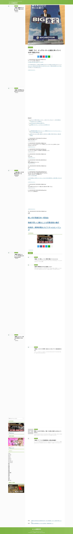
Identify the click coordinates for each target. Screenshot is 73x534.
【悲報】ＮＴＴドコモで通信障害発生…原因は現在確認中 (45, 440)
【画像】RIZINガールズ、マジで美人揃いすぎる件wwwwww (19, 256)
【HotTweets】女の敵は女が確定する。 (37, 123)
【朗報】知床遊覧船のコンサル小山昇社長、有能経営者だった (42, 523)
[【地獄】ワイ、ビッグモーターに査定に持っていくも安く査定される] (46, 57)
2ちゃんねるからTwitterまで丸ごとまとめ (36, 531)
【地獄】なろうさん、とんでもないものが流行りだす (40, 124)
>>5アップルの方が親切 (32, 175)
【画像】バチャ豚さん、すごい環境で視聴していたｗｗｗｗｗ (46, 259)
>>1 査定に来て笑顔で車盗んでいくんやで (35, 62)
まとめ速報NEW (13, 3)
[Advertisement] (37, 84)
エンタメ (12, 447)
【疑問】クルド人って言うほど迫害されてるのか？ (19, 338)
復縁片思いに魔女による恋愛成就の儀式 (43, 222)
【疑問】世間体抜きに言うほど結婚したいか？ (43, 266)
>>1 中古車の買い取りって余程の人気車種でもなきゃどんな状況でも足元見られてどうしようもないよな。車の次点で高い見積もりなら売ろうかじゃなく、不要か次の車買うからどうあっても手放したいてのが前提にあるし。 (45, 66)
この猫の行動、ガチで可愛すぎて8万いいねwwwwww (19, 174)
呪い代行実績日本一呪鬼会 (38, 218)
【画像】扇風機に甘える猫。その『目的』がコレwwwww (19, 9)
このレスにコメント (31, 69)
